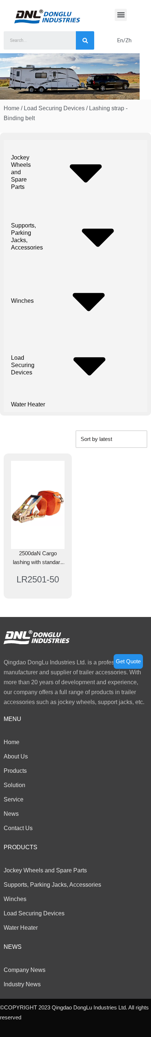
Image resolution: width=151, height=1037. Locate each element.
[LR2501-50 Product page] (38, 505)
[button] (121, 15)
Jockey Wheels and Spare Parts (21, 172)
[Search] (85, 40)
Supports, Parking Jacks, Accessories (27, 236)
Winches (22, 301)
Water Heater (28, 404)
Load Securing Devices (54, 108)
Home (11, 108)
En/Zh (124, 40)
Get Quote (128, 661)
